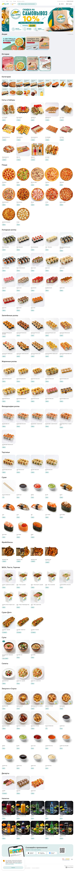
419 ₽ (32, 335)
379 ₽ (32, 270)
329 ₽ (4, 336)
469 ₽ (18, 356)
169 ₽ (32, 517)
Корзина (70, 4)
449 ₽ (32, 728)
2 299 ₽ (61, 140)
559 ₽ (18, 310)
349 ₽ (4, 472)
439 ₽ (61, 708)
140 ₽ (32, 838)
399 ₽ (4, 270)
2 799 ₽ (18, 159)
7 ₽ (3, 497)
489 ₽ (18, 728)
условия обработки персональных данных (13, 864)
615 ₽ (47, 159)
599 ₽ (47, 426)
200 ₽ (61, 838)
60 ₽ (32, 748)
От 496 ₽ (4, 632)
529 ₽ (18, 607)
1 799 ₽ (18, 120)
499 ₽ (61, 290)
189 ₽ (4, 517)
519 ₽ (32, 310)
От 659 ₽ (33, 632)
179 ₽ (18, 517)
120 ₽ (4, 818)
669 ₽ (18, 185)
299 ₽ (61, 250)
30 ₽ (18, 497)
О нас (11, 1)
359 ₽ (47, 270)
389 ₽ (18, 270)
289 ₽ (18, 249)
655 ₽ (4, 120)
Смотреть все (70, 34)
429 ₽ (32, 249)
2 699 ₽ (4, 159)
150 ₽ (4, 838)
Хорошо (13, 867)
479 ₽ (47, 472)
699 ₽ (61, 356)
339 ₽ (4, 381)
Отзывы (14, 1)
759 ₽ (61, 427)
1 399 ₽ (47, 120)
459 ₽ (61, 401)
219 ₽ (4, 708)
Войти (62, 4)
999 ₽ (32, 120)
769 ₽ (18, 224)
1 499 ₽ (18, 140)
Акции (7, 1)
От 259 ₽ (4, 793)
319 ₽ (47, 249)
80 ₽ (32, 818)
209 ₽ (4, 249)
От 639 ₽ (19, 632)
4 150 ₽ (32, 159)
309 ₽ (18, 381)
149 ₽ (61, 497)
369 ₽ (47, 356)
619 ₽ (4, 185)
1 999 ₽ (47, 140)
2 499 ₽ (33, 561)
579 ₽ (32, 683)
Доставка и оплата (20, 1)
